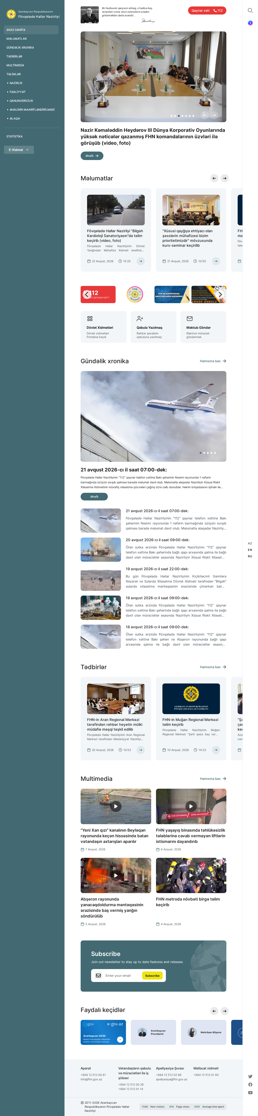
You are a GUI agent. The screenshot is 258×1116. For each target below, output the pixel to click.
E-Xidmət (16, 150)
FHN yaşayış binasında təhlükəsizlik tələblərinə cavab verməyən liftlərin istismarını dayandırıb (190, 836)
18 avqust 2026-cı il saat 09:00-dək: (157, 627)
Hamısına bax (210, 361)
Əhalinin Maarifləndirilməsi (32, 109)
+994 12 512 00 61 (93, 1074)
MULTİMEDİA (15, 65)
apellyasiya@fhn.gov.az (171, 1079)
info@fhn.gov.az (91, 1079)
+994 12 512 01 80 (206, 1074)
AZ (250, 543)
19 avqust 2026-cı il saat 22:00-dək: (157, 569)
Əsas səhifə (15, 29)
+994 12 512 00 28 (131, 1084)
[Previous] (205, 115)
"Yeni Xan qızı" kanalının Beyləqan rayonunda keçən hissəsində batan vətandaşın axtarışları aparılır (114, 836)
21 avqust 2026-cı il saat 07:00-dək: (157, 511)
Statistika (14, 136)
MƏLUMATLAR (16, 38)
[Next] (214, 115)
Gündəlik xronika (20, 47)
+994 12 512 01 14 (130, 1089)
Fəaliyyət (18, 92)
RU (250, 556)
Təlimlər (13, 74)
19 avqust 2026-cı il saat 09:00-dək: (157, 598)
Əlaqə (15, 118)
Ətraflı (89, 149)
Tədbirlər (14, 56)
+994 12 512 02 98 (168, 1074)
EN (250, 549)
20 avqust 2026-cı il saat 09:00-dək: (157, 540)
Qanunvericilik (21, 100)
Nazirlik (16, 83)
